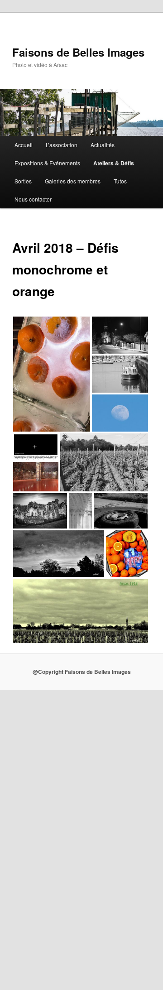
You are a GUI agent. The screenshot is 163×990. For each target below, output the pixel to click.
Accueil (23, 145)
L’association (61, 145)
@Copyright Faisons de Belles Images (82, 672)
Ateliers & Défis (113, 163)
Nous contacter (33, 199)
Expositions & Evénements (47, 163)
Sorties (23, 181)
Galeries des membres (73, 181)
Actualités (103, 145)
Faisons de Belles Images (78, 52)
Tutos (120, 181)
